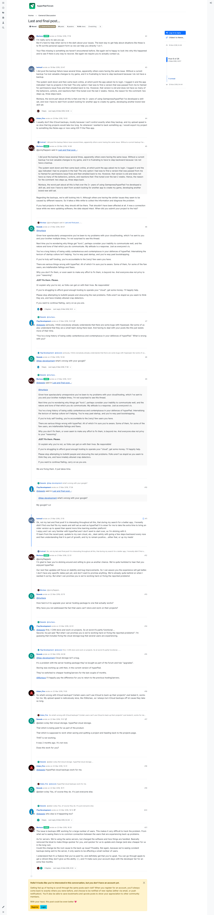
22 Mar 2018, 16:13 (66, 810)
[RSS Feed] (100, 26)
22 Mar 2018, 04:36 (57, 654)
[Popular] (3, 18)
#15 (146, 654)
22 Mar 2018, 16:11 (57, 788)
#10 (146, 487)
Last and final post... (67, 150)
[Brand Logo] (32, 6)
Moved (34, 26)
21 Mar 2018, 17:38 (66, 487)
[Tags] (3, 13)
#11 (146, 519)
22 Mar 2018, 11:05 (60, 691)
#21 (146, 827)
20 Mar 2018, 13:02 (60, 118)
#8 (146, 357)
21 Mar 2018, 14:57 (64, 379)
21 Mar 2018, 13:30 (57, 357)
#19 (146, 788)
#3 (146, 67)
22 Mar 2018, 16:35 (64, 827)
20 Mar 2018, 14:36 (64, 146)
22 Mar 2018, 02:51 (66, 626)
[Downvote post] (145, 60)
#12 (146, 555)
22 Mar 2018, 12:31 (60, 766)
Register (34, 907)
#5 (146, 146)
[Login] (211, 3)
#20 (145, 810)
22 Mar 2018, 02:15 (57, 594)
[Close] (144, 882)
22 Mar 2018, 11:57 (57, 719)
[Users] (3, 23)
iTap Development (43, 321)
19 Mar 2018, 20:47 (57, 67)
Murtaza (39, 36)
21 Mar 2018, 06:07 (57, 227)
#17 (146, 719)
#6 (146, 227)
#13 (146, 594)
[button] (3, 907)
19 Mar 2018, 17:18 (64, 36)
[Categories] (3, 3)
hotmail (39, 67)
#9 (146, 379)
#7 (146, 321)
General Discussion (48, 26)
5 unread (171, 79)
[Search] (3, 28)
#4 (146, 118)
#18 (146, 766)
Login (43, 907)
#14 (146, 626)
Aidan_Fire (40, 118)
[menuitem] (211, 3)
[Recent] (3, 8)
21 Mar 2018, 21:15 (57, 519)
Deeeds (39, 227)
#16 (146, 691)
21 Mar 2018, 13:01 (66, 321)
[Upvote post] (136, 60)
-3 (140, 309)
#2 (146, 36)
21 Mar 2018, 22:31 (64, 555)
